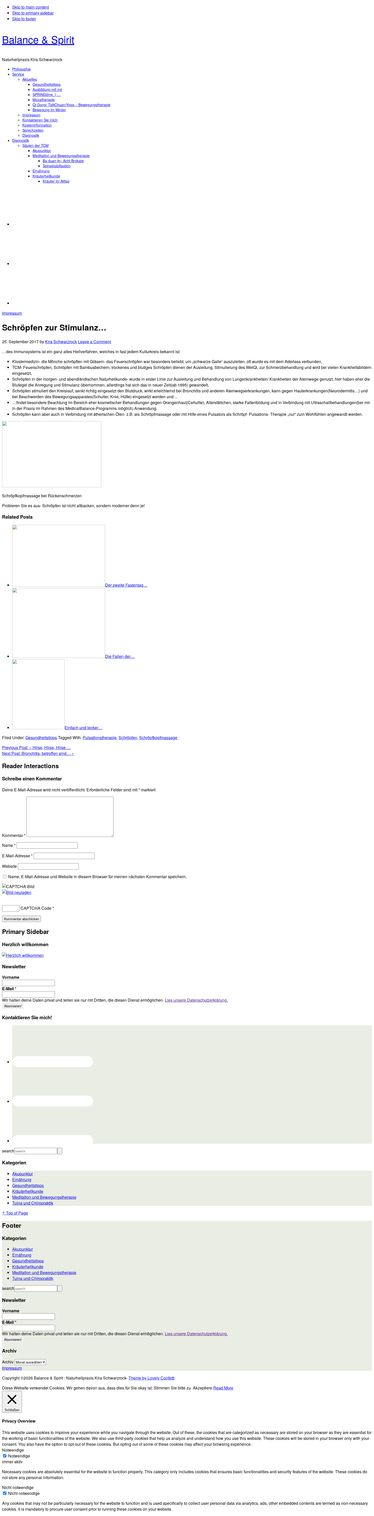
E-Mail (9, 988)
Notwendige (19, 1456)
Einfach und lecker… (83, 728)
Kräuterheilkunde (27, 1191)
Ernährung (21, 1179)
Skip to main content (30, 7)
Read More (223, 1388)
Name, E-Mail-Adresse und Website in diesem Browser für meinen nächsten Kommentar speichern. (97, 876)
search (8, 1151)
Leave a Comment (94, 341)
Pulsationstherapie (100, 737)
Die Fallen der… (120, 656)
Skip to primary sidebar (33, 13)
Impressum (12, 313)
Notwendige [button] (13, 1450)
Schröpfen (128, 737)
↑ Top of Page (15, 1213)
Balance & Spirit (38, 39)
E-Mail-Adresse (17, 856)
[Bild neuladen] (16, 892)
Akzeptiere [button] (202, 1388)
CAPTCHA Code (36, 908)
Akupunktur (22, 1174)
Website (9, 866)
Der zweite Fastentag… (126, 585)
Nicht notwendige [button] (18, 1487)
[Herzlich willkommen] (23, 955)
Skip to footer (24, 19)
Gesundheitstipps (41, 737)
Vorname (10, 977)
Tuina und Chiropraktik (32, 1203)
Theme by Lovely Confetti (151, 1378)
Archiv (7, 1362)
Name (9, 845)
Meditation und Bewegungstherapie (44, 1197)
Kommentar (13, 835)
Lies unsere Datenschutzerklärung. (196, 1000)
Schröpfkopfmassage (158, 737)
